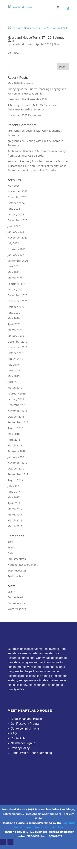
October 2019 (16, 353)
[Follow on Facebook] (3, 842)
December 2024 (17, 197)
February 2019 (17, 393)
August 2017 (15, 480)
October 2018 (16, 416)
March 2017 (15, 509)
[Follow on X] (10, 842)
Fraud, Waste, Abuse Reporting (31, 752)
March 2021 (15, 278)
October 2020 (16, 307)
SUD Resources (17, 570)
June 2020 (14, 312)
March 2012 (15, 526)
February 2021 (17, 284)
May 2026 (14, 185)
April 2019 (14, 382)
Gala (57, 44)
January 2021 (16, 289)
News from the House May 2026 (27, 99)
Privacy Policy (20, 748)
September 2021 (18, 260)
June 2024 (14, 208)
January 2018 (16, 457)
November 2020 (17, 301)
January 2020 (16, 336)
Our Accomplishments (25, 728)
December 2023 (17, 220)
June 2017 (14, 491)
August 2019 (15, 359)
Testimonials (16, 576)
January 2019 (16, 399)
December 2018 (17, 405)
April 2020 (14, 324)
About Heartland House (26, 718)
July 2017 (13, 486)
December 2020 (17, 295)
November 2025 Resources (24, 115)
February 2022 (17, 249)
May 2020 (14, 318)
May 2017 (14, 497)
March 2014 (15, 515)
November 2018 (17, 410)
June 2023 (14, 226)
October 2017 (16, 468)
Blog (10, 541)
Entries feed (15, 597)
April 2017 (14, 503)
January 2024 (16, 214)
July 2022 (13, 243)
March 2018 (15, 445)
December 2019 (17, 341)
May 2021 (14, 272)
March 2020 (15, 330)
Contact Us (18, 738)
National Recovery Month (23, 564)
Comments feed (17, 603)
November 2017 (17, 462)
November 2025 (17, 191)
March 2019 (15, 387)
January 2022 (16, 255)
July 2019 (13, 364)
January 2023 (16, 232)
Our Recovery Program (26, 723)
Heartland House (22, 44)
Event (11, 547)
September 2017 (18, 474)
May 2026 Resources (20, 83)
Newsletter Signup (23, 743)
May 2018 (14, 434)
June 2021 (14, 266)
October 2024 (16, 203)
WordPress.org (17, 609)
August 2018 (15, 428)
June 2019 (14, 370)
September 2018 (18, 422)
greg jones (14, 130)
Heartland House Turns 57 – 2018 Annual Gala (36, 39)
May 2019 (14, 376)
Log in (11, 591)
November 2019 (17, 347)
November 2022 (17, 237)
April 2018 (14, 439)
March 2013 (15, 520)
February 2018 (17, 451)
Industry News (17, 559)
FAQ (14, 733)
